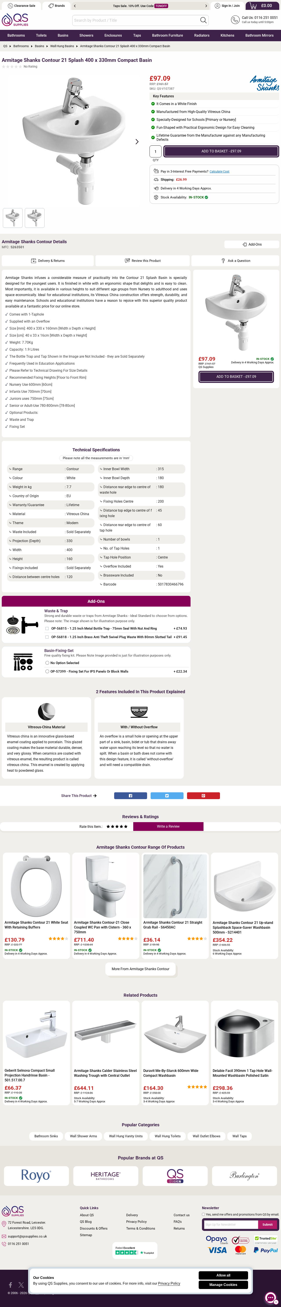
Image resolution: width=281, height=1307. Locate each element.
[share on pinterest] (203, 795)
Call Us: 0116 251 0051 (260, 18)
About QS (87, 1215)
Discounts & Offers (94, 1228)
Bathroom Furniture (167, 35)
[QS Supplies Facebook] (10, 1285)
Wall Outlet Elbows (206, 1136)
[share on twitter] (167, 795)
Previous (75, 6)
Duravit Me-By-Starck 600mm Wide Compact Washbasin (170, 1073)
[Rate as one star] (108, 827)
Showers (86, 35)
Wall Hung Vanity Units (126, 1136)
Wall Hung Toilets (168, 1136)
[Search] (203, 20)
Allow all (223, 1275)
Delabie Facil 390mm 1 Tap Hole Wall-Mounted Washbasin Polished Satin (242, 1073)
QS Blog (86, 1222)
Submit (268, 1224)
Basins (63, 35)
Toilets (41, 35)
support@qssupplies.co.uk (27, 1236)
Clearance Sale (24, 6)
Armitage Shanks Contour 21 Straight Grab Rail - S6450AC (172, 924)
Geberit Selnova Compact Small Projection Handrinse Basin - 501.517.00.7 (30, 1075)
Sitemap (86, 1235)
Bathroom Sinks (46, 1136)
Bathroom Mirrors (259, 35)
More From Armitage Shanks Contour (140, 969)
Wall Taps (239, 1136)
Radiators (201, 35)
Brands (60, 6)
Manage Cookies (223, 1285)
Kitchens (227, 35)
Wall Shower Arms (83, 1136)
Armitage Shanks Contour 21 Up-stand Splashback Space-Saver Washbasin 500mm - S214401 (243, 927)
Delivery (132, 1215)
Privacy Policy (136, 1222)
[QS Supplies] (15, 19)
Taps (137, 35)
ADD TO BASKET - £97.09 (221, 151)
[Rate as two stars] (110, 827)
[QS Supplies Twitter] (21, 1285)
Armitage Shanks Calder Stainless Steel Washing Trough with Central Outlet (105, 1073)
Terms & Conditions (140, 1228)
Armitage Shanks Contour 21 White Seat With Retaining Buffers (36, 924)
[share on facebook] (130, 795)
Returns (179, 1228)
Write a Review (168, 826)
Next (206, 6)
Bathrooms (16, 35)
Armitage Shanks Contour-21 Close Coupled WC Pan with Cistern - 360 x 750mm (102, 927)
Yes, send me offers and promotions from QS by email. (242, 1214)
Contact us (182, 1215)
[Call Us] (235, 19)
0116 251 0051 (18, 1244)
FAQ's (178, 1222)
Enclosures (113, 35)
